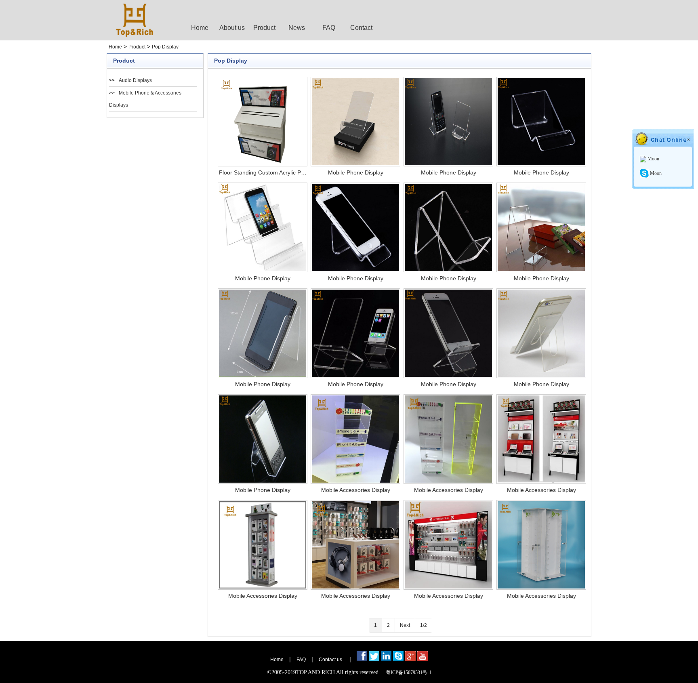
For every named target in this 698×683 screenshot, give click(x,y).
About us (232, 27)
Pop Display (165, 47)
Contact (361, 27)
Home (199, 27)
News (296, 27)
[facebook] (362, 659)
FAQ (328, 27)
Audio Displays (135, 80)
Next (405, 625)
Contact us (330, 659)
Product (264, 27)
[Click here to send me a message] (398, 659)
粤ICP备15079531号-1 (408, 672)
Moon (652, 159)
